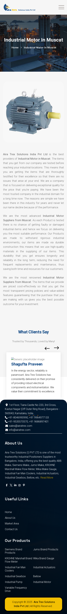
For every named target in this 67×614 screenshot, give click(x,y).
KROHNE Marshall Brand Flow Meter (18, 560)
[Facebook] (6, 485)
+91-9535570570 (17, 421)
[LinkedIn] (15, 485)
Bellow (37, 576)
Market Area (12, 523)
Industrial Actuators (44, 567)
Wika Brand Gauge (43, 558)
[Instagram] (19, 485)
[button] (29, 415)
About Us (10, 517)
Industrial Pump (13, 582)
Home (8, 512)
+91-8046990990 (17, 417)
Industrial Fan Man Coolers (15, 569)
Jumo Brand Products (45, 549)
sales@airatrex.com (20, 425)
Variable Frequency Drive (16, 589)
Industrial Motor (42, 582)
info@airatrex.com (19, 429)
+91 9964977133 (39, 417)
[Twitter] (11, 485)
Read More (46, 477)
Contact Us (11, 529)
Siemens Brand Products (13, 551)
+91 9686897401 (39, 421)
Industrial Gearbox (15, 576)
